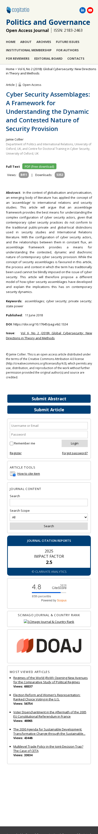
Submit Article (49, 409)
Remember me (24, 443)
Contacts (75, 58)
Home (10, 42)
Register (16, 453)
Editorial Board (48, 58)
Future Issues (67, 42)
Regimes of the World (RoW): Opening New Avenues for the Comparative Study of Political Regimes (50, 680)
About (26, 42)
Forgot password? (75, 453)
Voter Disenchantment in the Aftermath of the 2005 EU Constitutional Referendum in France (49, 714)
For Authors (67, 50)
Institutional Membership (29, 50)
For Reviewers (17, 58)
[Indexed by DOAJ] (49, 646)
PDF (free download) (39, 166)
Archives (43, 42)
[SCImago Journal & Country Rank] (49, 621)
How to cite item (28, 473)
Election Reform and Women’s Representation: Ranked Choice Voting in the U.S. (46, 697)
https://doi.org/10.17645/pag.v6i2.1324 (40, 324)
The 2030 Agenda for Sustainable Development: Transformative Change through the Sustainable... (49, 731)
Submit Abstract (49, 398)
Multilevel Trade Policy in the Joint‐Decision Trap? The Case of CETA (48, 748)
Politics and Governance (48, 22)
